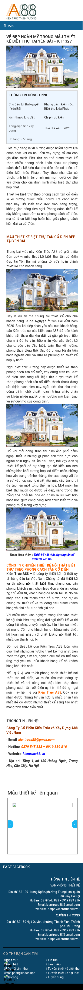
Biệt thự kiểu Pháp (56, 108)
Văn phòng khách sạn (20, 973)
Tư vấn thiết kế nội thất (63, 973)
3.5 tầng (26, 139)
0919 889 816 (56, 747)
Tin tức (53, 960)
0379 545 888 (31, 747)
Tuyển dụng (56, 977)
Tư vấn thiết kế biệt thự (64, 968)
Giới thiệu (54, 964)
